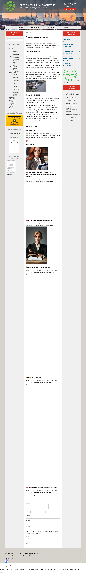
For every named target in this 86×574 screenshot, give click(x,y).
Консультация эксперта (71, 87)
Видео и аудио (16, 71)
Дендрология (28, 32)
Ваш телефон (29, 520)
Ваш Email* (28, 512)
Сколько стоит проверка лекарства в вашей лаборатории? (72, 110)
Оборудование (16, 92)
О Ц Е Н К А (11, 76)
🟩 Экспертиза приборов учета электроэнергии (38, 267)
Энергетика (15, 95)
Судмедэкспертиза (17, 59)
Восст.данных (16, 89)
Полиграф (15, 65)
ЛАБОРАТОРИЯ (12, 106)
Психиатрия (15, 60)
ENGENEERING (11, 91)
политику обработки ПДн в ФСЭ (33, 533)
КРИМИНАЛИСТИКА (13, 66)
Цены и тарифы (50, 27)
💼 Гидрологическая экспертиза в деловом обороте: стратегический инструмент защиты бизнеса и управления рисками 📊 (41, 174)
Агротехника (15, 50)
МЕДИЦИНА (11, 56)
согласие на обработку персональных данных (41, 531)
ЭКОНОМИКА (11, 101)
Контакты (66, 27)
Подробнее (77, 569)
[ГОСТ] (14, 152)
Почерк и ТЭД (16, 68)
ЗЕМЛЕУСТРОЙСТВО (13, 74)
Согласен (1, 572)
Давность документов (17, 69)
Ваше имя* (28, 515)
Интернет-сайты (16, 88)
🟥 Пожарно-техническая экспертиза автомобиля (39, 220)
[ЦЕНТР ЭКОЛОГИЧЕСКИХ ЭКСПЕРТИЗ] (10, 11)
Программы (15, 85)
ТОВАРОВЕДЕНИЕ (12, 103)
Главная (20, 27)
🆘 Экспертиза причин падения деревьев (36, 141)
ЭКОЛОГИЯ (11, 48)
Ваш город (28, 526)
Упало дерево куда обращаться (33, 125)
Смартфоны (15, 86)
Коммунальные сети (17, 94)
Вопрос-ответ (35, 27)
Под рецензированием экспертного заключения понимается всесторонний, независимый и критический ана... (73, 117)
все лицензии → (9, 174)
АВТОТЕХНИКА (12, 97)
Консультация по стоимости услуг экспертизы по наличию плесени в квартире (73, 100)
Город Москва (66, 39)
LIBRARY (10, 107)
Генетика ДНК (16, 57)
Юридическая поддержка (14, 33)
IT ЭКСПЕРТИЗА (12, 82)
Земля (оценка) (16, 80)
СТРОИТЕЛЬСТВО (12, 72)
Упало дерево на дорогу (31, 126)
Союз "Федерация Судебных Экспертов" (28, 555)
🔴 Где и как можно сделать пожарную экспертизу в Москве (41, 487)
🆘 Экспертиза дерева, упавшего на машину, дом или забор (40, 133)
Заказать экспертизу (70, 9)
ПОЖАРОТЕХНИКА (12, 98)
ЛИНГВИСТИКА (12, 100)
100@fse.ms (70, 6)
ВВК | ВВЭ (15, 63)
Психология (15, 62)
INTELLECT (11, 104)
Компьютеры (15, 83)
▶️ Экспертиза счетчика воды (34, 377)
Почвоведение (16, 51)
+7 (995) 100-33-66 (69, 5)
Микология (15, 53)
